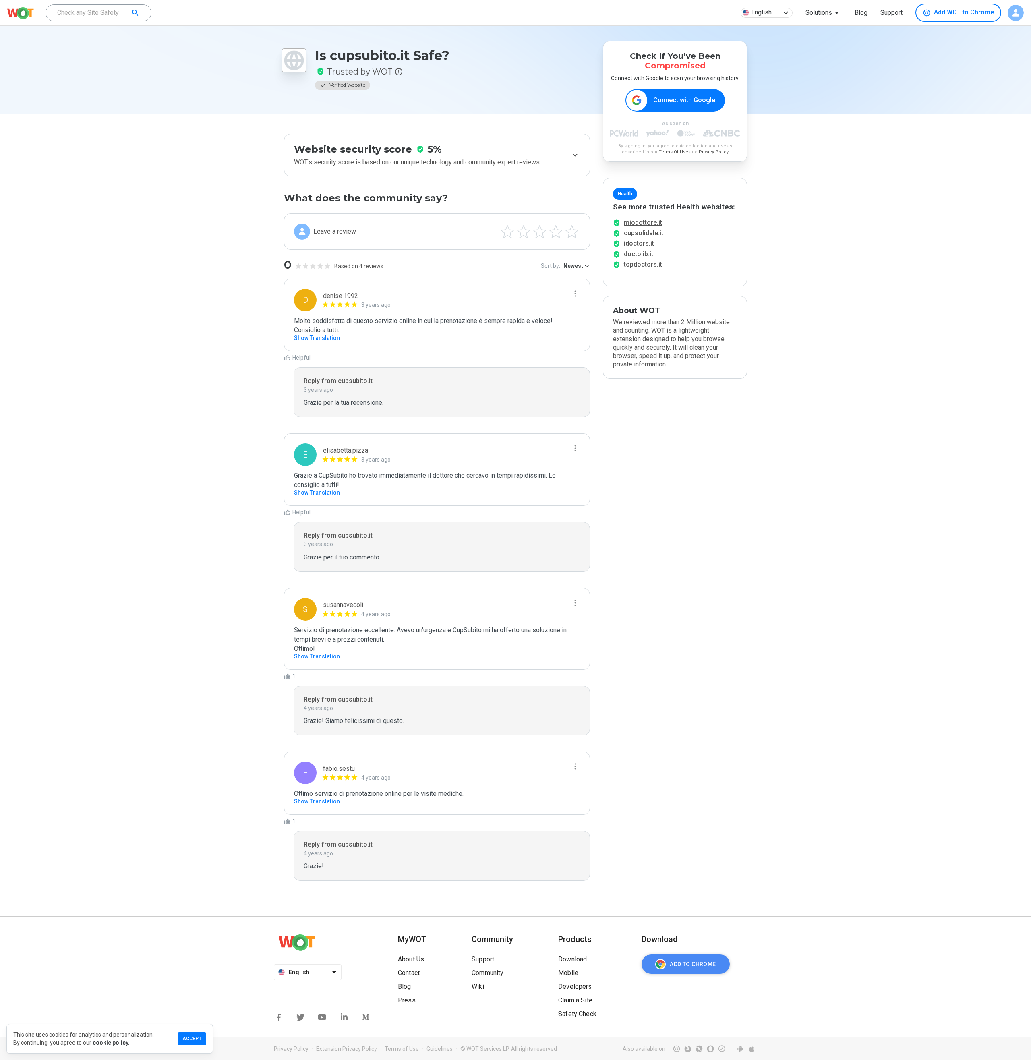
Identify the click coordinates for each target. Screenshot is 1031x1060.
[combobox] (98, 13)
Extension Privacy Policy (346, 1049)
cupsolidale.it (643, 233)
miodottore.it (643, 222)
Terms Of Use (673, 152)
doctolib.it (638, 254)
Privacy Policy (714, 152)
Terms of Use (402, 1049)
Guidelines (439, 1049)
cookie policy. (111, 1042)
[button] (823, 13)
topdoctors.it (643, 264)
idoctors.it (639, 243)
